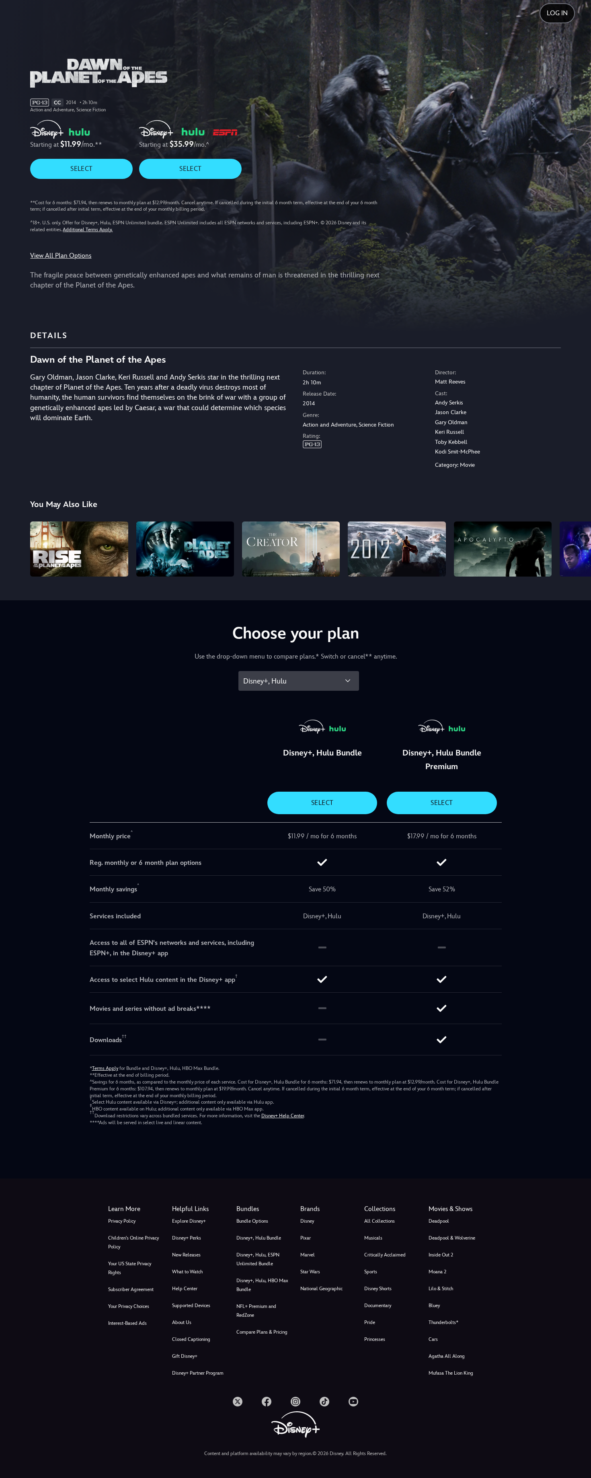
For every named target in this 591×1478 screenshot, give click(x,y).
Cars (433, 1339)
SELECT (81, 168)
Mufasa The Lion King (451, 1373)
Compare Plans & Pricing (261, 1332)
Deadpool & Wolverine (452, 1238)
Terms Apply (105, 1068)
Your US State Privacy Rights (129, 1268)
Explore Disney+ (189, 1221)
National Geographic (321, 1288)
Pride (369, 1322)
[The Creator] (291, 549)
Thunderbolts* (443, 1322)
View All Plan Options (60, 255)
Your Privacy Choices (128, 1306)
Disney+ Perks (186, 1238)
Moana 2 (437, 1272)
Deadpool (439, 1221)
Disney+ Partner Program (198, 1373)
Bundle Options (252, 1221)
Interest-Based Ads (127, 1323)
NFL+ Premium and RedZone (256, 1311)
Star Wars (310, 1272)
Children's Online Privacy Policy (133, 1242)
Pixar (305, 1238)
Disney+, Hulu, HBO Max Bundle (262, 1285)
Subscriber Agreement (131, 1289)
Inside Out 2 (441, 1255)
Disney (307, 1221)
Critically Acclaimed (385, 1255)
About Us (181, 1322)
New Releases (186, 1255)
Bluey (434, 1305)
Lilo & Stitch (441, 1288)
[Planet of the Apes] (185, 549)
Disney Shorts (378, 1288)
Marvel (307, 1255)
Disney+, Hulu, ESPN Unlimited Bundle (257, 1259)
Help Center (184, 1288)
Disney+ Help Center (282, 1116)
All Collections (379, 1221)
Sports (370, 1272)
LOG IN (557, 13)
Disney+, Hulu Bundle (258, 1238)
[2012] (396, 549)
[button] (199, 1209)
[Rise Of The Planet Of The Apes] (79, 549)
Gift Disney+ (184, 1356)
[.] (237, 1401)
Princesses (374, 1339)
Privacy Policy (121, 1221)
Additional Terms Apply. (88, 229)
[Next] (575, 548)
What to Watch (187, 1272)
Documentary (377, 1305)
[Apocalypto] (503, 549)
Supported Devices (191, 1305)
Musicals (373, 1238)
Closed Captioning (191, 1339)
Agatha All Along (447, 1356)
